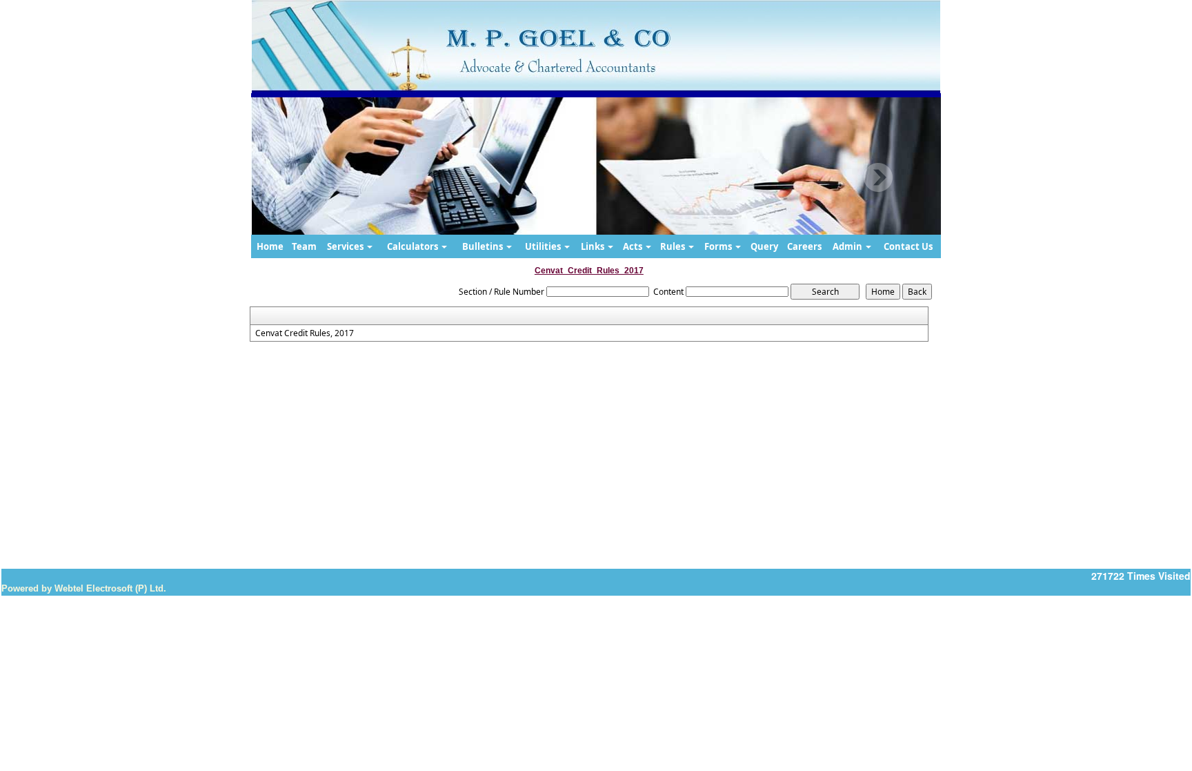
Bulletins (483, 246)
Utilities (544, 246)
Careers (804, 246)
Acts (633, 246)
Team (304, 246)
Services (346, 246)
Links (593, 246)
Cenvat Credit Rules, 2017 (304, 333)
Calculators (413, 246)
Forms (719, 246)
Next (878, 178)
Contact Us (908, 246)
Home (270, 246)
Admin (848, 246)
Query (764, 246)
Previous (307, 178)
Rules (673, 246)
